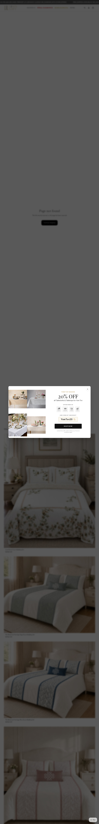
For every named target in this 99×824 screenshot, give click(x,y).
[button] (68, 419)
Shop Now (68, 426)
